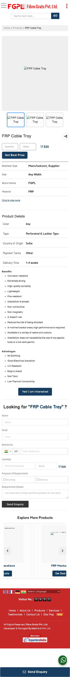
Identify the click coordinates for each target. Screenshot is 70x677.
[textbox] (31, 16)
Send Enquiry (37, 672)
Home (7, 28)
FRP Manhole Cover (52, 566)
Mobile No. (7, 444)
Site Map (48, 614)
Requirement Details (12, 487)
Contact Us (33, 614)
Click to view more (11, 200)
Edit (46, 146)
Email (4, 430)
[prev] (7, 551)
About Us (25, 610)
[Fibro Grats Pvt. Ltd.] (33, 7)
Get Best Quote (52, 573)
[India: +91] (7, 451)
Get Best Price (15, 155)
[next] (62, 551)
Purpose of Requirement (15, 473)
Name (5, 415)
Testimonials (15, 614)
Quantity (6, 459)
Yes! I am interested (35, 391)
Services (54, 610)
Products (17, 28)
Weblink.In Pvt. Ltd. (41, 628)
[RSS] (60, 614)
